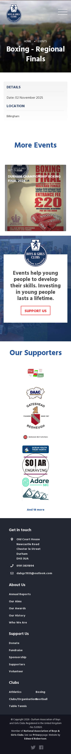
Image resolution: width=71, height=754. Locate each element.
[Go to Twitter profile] (33, 747)
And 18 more (35, 509)
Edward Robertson (35, 738)
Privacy (37, 735)
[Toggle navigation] (62, 12)
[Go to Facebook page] (41, 747)
